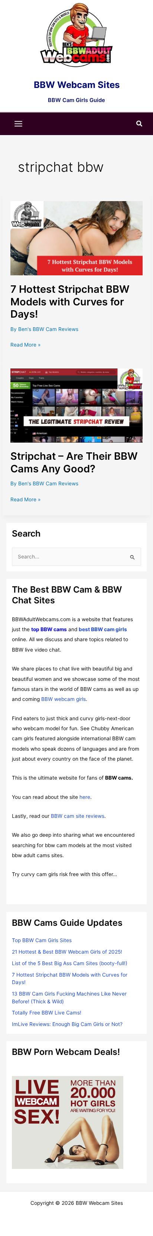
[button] (139, 123)
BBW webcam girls (63, 699)
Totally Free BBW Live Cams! (46, 1013)
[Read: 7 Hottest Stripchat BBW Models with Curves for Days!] (76, 238)
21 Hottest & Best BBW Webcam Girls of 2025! (67, 952)
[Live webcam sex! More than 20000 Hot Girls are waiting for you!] (67, 1122)
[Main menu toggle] (18, 123)
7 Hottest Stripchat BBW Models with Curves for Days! (70, 301)
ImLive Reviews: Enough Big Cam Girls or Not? (67, 1024)
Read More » (25, 345)
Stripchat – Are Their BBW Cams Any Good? (74, 462)
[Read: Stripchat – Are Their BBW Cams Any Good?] (76, 405)
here (84, 797)
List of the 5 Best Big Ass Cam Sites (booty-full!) (69, 963)
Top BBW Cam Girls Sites (42, 940)
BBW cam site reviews (77, 816)
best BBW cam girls (103, 629)
